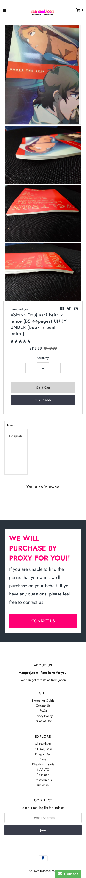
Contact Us (43, 705)
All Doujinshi (43, 749)
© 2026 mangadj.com (43, 871)
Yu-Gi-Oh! (43, 785)
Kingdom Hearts (43, 764)
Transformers (43, 780)
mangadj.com (20, 309)
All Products (43, 744)
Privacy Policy (43, 716)
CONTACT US (43, 621)
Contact (70, 874)
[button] (21, 341)
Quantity (43, 358)
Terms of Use (43, 721)
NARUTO (43, 769)
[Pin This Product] (76, 308)
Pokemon (43, 774)
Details (10, 425)
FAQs (43, 710)
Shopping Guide (43, 700)
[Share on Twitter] (69, 308)
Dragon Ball (43, 754)
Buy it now (43, 400)
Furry (43, 759)
